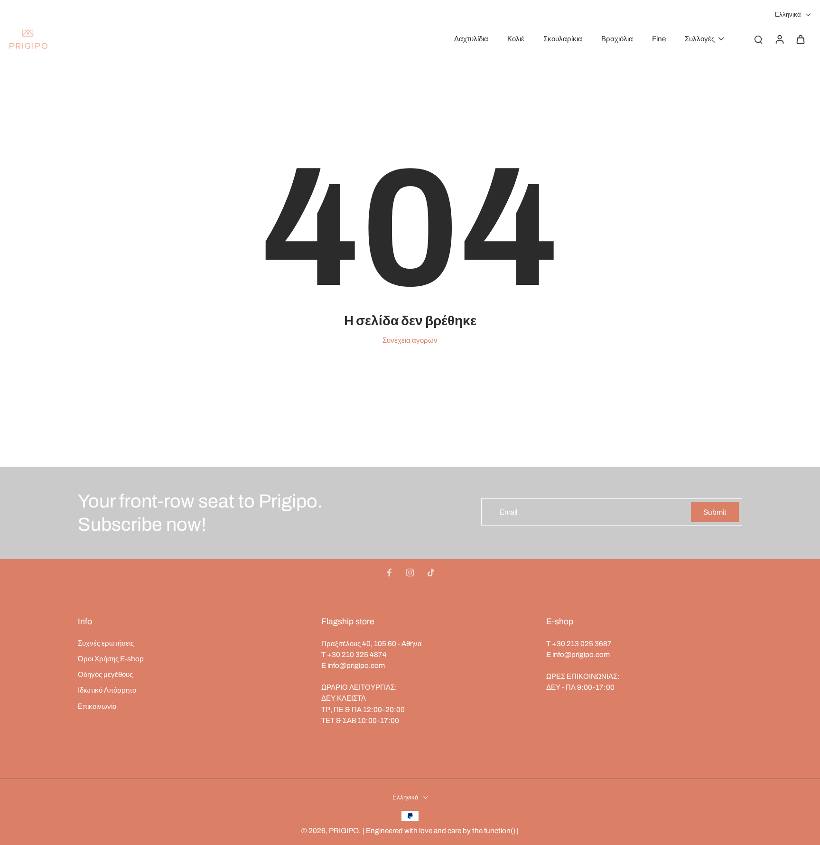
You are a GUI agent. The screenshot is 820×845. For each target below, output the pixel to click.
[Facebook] (389, 572)
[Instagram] (410, 572)
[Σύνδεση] (779, 38)
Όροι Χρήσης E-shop (111, 659)
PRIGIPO (344, 830)
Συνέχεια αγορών (410, 340)
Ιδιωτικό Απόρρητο (107, 690)
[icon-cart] (800, 38)
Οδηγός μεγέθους (105, 674)
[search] (758, 38)
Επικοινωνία (97, 706)
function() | (501, 830)
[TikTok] (430, 572)
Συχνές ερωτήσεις (106, 643)
